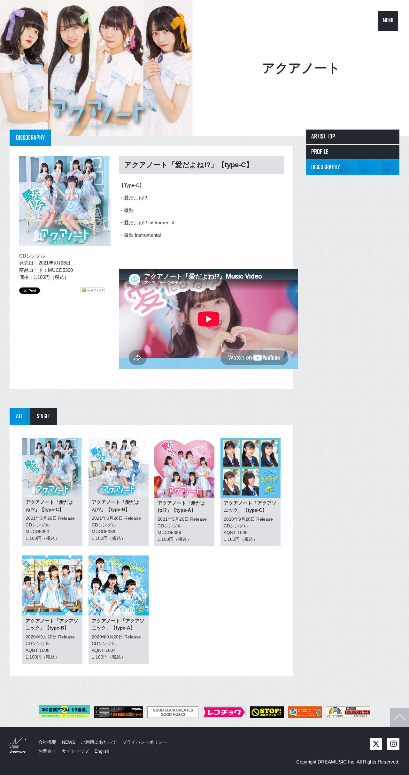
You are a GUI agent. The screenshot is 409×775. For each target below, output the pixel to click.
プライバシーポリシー (144, 742)
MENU (388, 21)
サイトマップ (75, 751)
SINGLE (44, 416)
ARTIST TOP (323, 137)
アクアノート (301, 68)
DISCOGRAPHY (325, 167)
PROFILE (319, 152)
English (102, 751)
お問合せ (47, 751)
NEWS (68, 742)
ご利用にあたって (99, 742)
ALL (19, 416)
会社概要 (47, 742)
